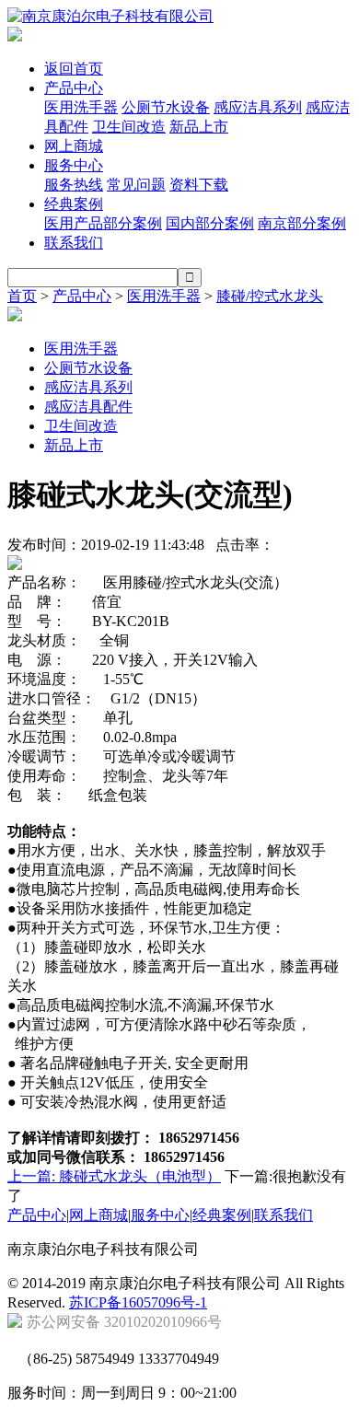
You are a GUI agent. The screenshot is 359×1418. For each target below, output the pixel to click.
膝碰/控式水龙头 (269, 296)
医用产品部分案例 (103, 223)
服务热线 (73, 184)
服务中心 (73, 165)
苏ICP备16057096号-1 (138, 1302)
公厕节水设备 (166, 107)
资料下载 (198, 184)
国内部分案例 (210, 223)
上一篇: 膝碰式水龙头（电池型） (114, 1176)
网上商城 (73, 146)
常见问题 (136, 184)
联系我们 (73, 242)
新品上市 (198, 126)
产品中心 (73, 88)
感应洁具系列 (258, 107)
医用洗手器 (81, 107)
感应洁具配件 (88, 406)
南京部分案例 (302, 223)
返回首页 (73, 68)
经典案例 (73, 204)
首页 (22, 296)
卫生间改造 (129, 126)
